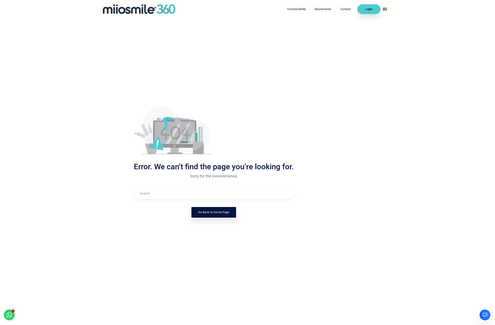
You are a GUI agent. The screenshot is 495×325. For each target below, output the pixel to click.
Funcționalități (296, 9)
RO (388, 9)
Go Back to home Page (213, 212)
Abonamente (323, 9)
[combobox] (386, 9)
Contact (346, 9)
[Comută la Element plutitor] (9, 315)
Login (368, 9)
